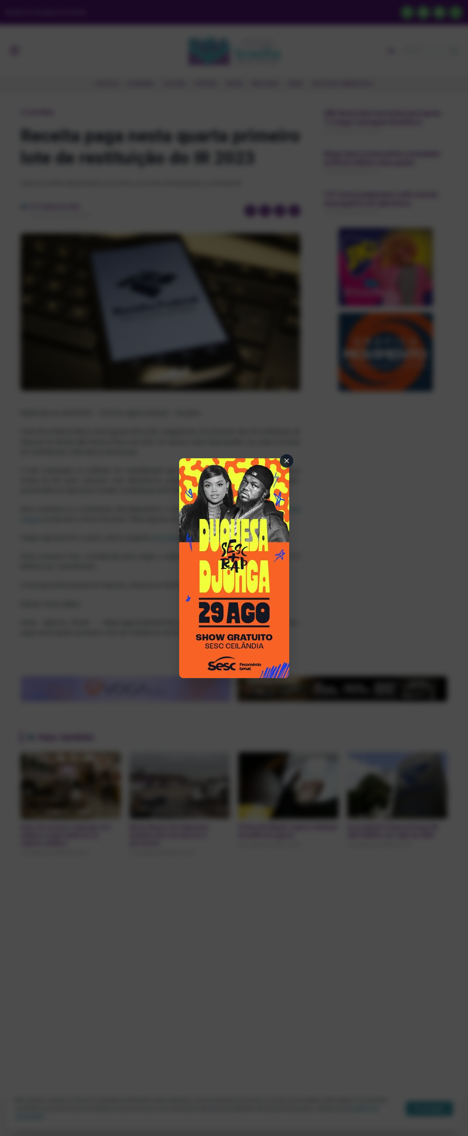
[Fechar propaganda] (287, 461)
